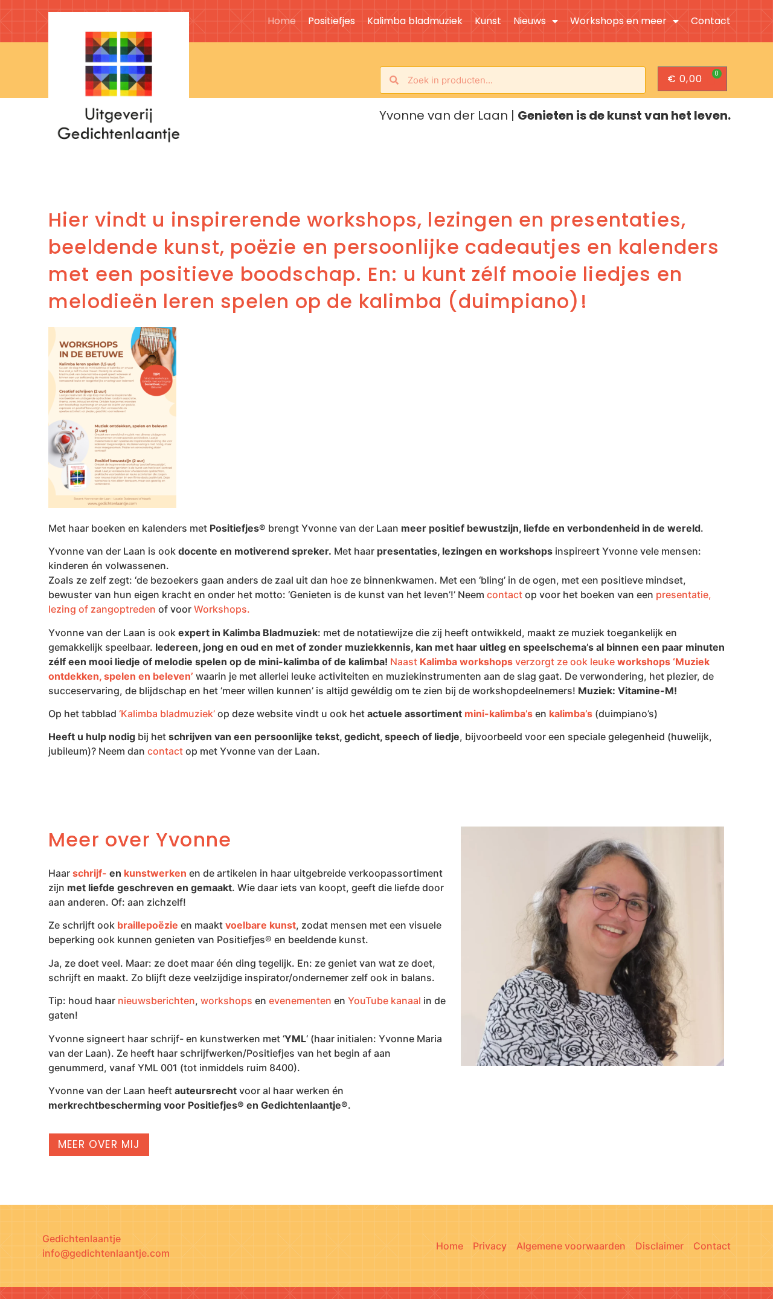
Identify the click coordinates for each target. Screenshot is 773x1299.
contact (504, 594)
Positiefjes (331, 21)
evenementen (300, 1000)
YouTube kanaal (384, 1000)
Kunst (488, 21)
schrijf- (89, 873)
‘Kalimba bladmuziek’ (167, 714)
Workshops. (222, 609)
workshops (226, 1000)
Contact (711, 21)
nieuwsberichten (156, 1000)
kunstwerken (155, 873)
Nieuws (529, 21)
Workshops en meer (618, 21)
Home (282, 21)
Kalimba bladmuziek (415, 21)
